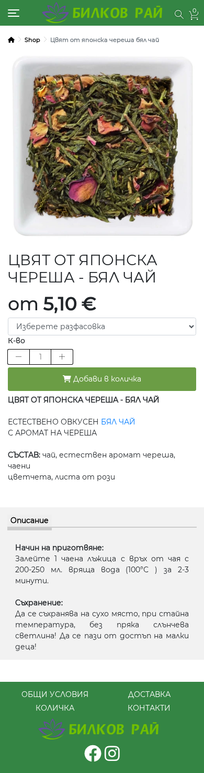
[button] (179, 14)
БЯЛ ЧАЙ (117, 422)
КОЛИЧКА (55, 708)
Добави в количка (106, 379)
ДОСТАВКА (149, 694)
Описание (29, 520)
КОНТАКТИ (149, 708)
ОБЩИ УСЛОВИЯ (54, 694)
